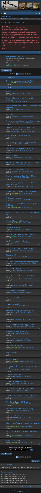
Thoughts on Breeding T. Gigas (17, 402)
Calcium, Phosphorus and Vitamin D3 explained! (19, 99)
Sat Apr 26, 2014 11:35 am (24, 236)
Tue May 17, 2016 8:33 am (24, 150)
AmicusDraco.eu (16, 263)
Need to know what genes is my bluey (19, 149)
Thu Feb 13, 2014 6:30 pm (25, 285)
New (5, 70)
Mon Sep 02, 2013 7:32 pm (28, 397)
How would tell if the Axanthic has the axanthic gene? (23, 367)
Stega (13, 137)
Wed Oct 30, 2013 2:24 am (27, 369)
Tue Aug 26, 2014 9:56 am (25, 222)
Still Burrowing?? (12, 359)
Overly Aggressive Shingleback (17, 241)
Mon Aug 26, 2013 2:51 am (22, 410)
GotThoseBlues (16, 397)
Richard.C (15, 193)
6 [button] (27, 73)
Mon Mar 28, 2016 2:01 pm (24, 157)
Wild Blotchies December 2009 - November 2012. (21, 432)
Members (5, 13)
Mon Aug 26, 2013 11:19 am (26, 403)
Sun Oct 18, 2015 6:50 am (25, 193)
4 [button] (23, 73)
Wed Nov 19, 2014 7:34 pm (26, 216)
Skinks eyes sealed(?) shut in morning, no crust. (23, 121)
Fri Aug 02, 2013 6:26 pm (25, 426)
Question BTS (11, 318)
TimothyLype (15, 270)
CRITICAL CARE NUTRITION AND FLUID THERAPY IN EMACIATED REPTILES (20, 129)
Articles (8, 91)
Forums (2, 13)
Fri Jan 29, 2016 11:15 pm (26, 171)
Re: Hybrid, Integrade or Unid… (19, 64)
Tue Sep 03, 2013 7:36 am (24, 417)
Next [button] (30, 74)
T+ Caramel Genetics (13, 198)
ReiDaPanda (15, 319)
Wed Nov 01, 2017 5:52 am (26, 143)
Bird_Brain (15, 82)
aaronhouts (15, 143)
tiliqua (13, 305)
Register (10, 16)
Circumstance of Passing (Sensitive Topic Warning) (20, 276)
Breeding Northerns (13, 441)
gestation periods (12, 155)
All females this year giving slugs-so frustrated (22, 339)
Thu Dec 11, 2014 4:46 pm (23, 390)
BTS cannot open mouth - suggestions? (20, 325)
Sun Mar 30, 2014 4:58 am (23, 305)
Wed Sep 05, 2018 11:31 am (24, 137)
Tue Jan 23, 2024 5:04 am (26, 319)
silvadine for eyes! (12, 304)
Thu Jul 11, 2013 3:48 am (22, 101)
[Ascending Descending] (25, 450)
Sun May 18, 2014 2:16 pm (25, 299)
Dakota (14, 150)
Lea (13, 101)
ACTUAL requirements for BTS (17, 169)
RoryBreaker (15, 250)
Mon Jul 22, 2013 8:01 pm (25, 442)
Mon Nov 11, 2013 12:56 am (23, 354)
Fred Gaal (15, 243)
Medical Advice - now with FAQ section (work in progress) (23, 107)
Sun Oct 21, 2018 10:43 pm (27, 116)
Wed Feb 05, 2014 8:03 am (26, 82)
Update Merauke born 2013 (16, 381)
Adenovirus (10, 114)
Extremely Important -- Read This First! (20, 81)
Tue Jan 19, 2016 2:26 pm (24, 177)
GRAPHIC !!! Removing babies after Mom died (22, 163)
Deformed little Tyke (13, 228)
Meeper (14, 164)
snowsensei (15, 116)
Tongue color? (11, 255)
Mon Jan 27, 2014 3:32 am (25, 292)
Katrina (14, 236)
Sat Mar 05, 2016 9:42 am (24, 164)
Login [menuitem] (37, 13)
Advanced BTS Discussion (12, 22)
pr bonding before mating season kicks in (21, 191)
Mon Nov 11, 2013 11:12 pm (26, 347)
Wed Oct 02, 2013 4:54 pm (25, 376)
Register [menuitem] (40, 13)
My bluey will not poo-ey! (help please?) (20, 388)
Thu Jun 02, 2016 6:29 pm (23, 93)
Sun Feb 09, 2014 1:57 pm (29, 263)
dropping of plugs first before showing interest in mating (22, 205)
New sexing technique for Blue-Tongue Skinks (22, 142)
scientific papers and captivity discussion (20, 234)
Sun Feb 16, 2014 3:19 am (27, 250)
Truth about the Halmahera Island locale (20, 416)
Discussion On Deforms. (14, 346)
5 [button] (25, 73)
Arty (23, 491)
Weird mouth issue (12, 297)
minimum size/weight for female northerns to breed (22, 424)
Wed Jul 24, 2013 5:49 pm (25, 435)
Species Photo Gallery (14, 56)
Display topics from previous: (16, 447)
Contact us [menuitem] (26, 486)
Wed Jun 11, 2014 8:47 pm (24, 229)
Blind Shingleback (12, 352)
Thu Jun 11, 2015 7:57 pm (25, 207)
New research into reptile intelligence (19, 135)
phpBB (14, 490)
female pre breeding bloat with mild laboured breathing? (22, 213)
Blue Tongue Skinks (8, 486)
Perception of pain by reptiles (16, 332)
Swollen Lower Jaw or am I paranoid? (19, 284)
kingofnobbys (15, 122)
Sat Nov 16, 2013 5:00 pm (24, 340)
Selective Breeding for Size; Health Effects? (21, 176)
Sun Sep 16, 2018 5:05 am (27, 131)
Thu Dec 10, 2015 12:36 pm (26, 186)
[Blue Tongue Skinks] (20, 6)
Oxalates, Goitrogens (13, 375)
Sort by (10, 449)
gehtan (14, 417)
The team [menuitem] (33, 486)
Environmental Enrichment (15, 291)
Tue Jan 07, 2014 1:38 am (24, 312)
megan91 (14, 376)
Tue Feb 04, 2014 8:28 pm (25, 256)
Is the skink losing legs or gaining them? (20, 311)
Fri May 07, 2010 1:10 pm (22, 109)
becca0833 (15, 171)
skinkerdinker (15, 326)
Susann (14, 177)
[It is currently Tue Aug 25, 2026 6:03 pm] (39, 19)
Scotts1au (10, 65)
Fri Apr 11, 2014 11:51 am (25, 243)
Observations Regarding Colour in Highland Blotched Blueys (21, 184)
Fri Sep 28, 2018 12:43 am (27, 122)
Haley (13, 390)
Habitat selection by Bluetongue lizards (20, 248)
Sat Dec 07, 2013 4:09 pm (27, 383)
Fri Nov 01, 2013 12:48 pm (26, 361)
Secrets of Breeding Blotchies (16, 221)
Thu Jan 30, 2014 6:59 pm (26, 279)
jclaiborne (14, 285)
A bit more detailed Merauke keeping (19, 409)
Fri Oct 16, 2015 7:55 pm (26, 200)
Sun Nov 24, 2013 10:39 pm (23, 333)
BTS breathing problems (14, 268)
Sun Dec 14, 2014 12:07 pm (27, 270)
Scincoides (15, 200)
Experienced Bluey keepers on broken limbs (22, 395)
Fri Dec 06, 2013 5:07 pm (27, 326)
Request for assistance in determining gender (22, 262)
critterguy (14, 256)
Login (3, 16)
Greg (13, 93)
